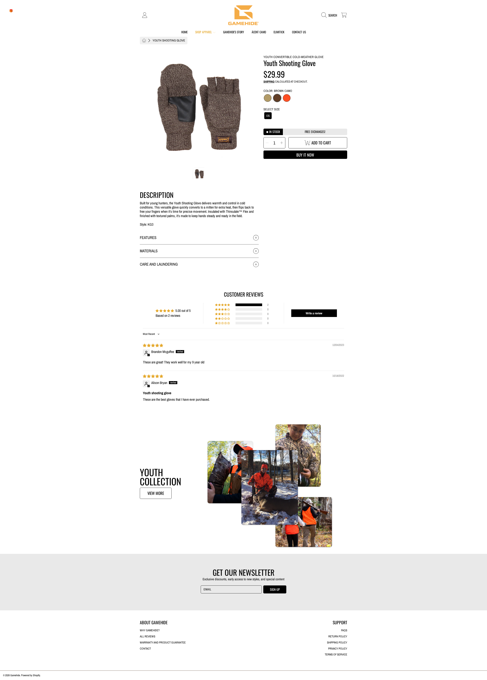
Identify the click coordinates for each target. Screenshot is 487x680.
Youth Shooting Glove (169, 40)
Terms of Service (336, 654)
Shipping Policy (337, 642)
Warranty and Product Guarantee (163, 642)
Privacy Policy (337, 649)
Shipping (269, 82)
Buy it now (305, 155)
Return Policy (337, 636)
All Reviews (147, 636)
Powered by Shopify (30, 675)
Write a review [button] (314, 313)
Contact (145, 649)
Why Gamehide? (150, 630)
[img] (153, 345)
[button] (330, 15)
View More (155, 493)
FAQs (344, 630)
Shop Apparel (203, 32)
